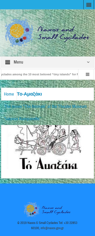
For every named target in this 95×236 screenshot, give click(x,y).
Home (9, 94)
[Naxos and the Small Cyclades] (47, 32)
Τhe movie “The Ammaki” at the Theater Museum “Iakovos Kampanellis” (45, 113)
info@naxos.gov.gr (52, 228)
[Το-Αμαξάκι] (48, 147)
